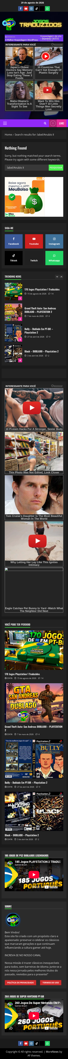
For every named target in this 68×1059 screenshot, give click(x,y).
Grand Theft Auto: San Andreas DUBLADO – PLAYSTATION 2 (13, 291)
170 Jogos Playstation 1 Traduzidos (22, 674)
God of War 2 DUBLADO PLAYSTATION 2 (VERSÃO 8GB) (13, 353)
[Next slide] (61, 277)
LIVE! (61, 123)
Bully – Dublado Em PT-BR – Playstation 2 (13, 312)
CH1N (9, 678)
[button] (5, 123)
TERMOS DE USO (51, 982)
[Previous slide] (57, 277)
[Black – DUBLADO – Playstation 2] (34, 811)
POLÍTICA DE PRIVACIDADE (20, 982)
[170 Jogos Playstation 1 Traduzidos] (34, 650)
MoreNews (52, 1051)
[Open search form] (45, 123)
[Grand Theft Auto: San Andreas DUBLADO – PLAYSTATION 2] (34, 702)
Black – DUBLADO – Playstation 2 (13, 333)
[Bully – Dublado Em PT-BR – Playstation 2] (34, 759)
